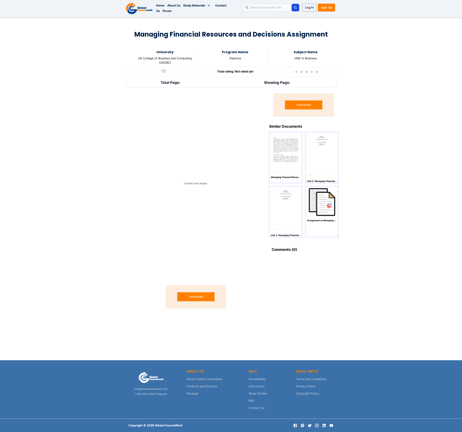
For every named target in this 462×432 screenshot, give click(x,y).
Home (160, 5)
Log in (309, 7)
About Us (173, 5)
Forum (167, 11)
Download (196, 297)
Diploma (235, 58)
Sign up (326, 7)
